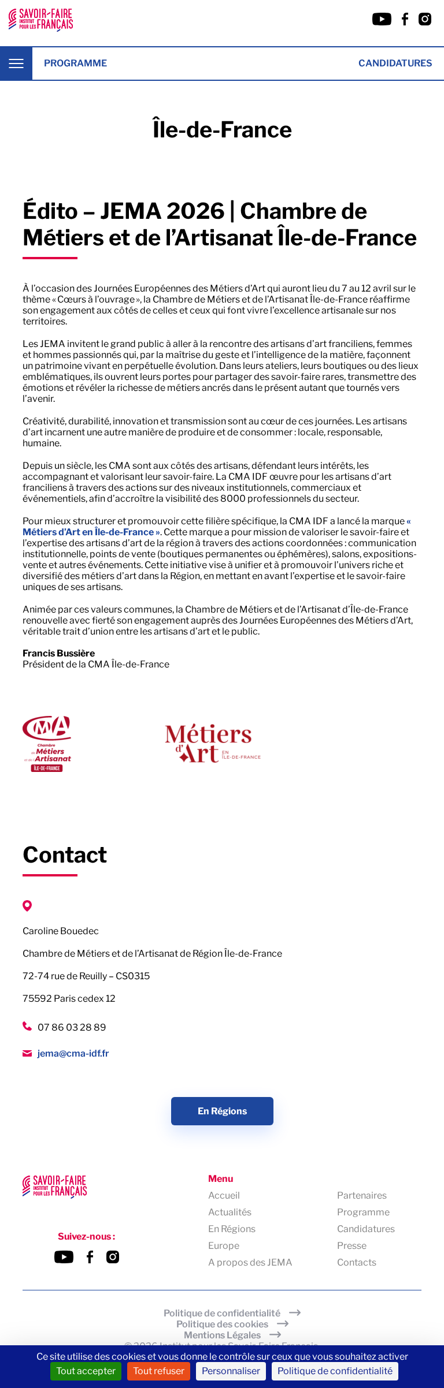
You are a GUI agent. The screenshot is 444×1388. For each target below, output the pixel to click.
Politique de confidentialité (222, 1313)
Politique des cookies (222, 1324)
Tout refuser (158, 1370)
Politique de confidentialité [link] (335, 1370)
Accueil (224, 1195)
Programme (75, 63)
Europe (223, 1245)
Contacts (356, 1262)
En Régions (222, 1111)
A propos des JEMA (250, 1262)
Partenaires (362, 1195)
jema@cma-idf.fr (73, 1053)
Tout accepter (86, 1370)
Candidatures (395, 63)
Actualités (229, 1212)
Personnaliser (231, 1370)
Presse (352, 1245)
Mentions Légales (222, 1335)
